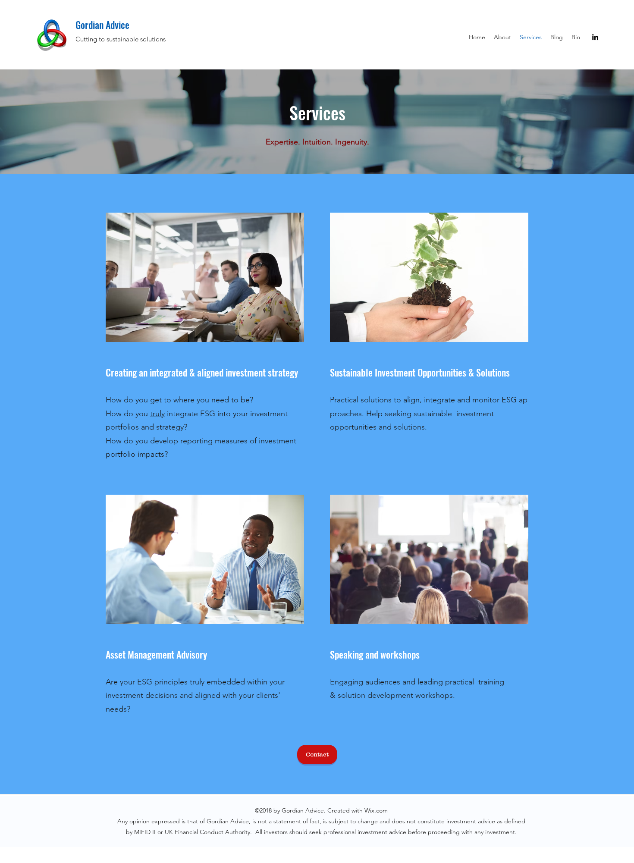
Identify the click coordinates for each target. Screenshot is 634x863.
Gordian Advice (102, 24)
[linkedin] (595, 37)
